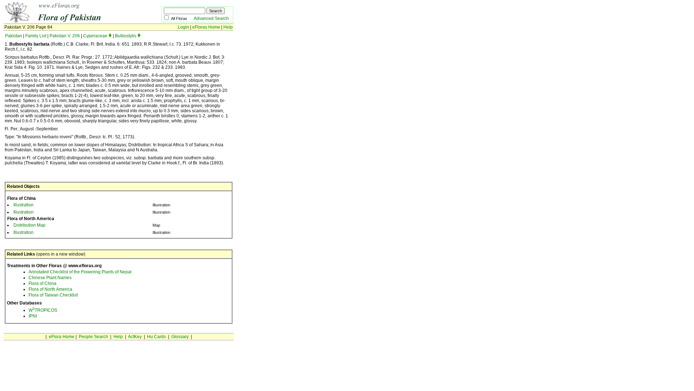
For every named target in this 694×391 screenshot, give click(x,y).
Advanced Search (211, 18)
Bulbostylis (125, 35)
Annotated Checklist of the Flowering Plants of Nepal (80, 271)
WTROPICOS (43, 310)
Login (183, 27)
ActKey (135, 336)
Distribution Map (29, 225)
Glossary (180, 336)
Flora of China (42, 283)
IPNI (33, 316)
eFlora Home (61, 336)
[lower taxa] (110, 35)
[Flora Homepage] (71, 21)
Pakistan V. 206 (65, 35)
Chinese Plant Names (50, 277)
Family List (35, 35)
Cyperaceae (95, 35)
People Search (93, 336)
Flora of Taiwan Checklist (53, 295)
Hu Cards (156, 336)
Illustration (23, 204)
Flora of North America (50, 289)
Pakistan (13, 35)
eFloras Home (206, 27)
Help (228, 27)
